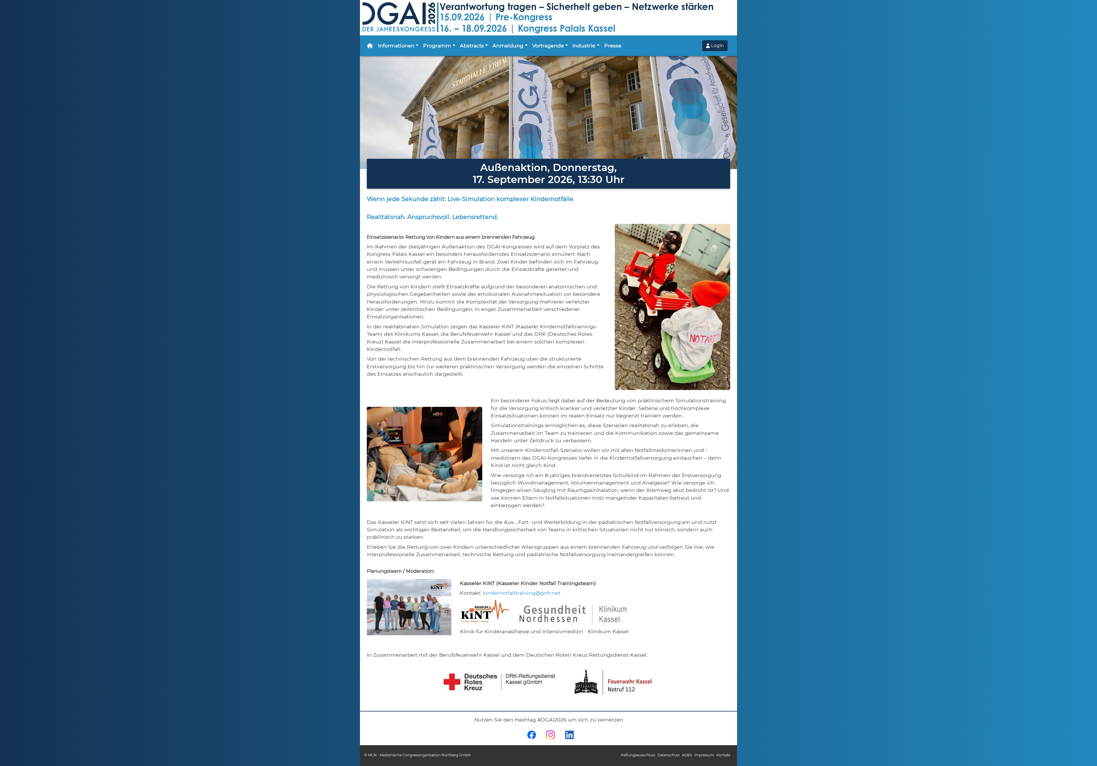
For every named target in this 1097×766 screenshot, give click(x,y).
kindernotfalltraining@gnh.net (521, 593)
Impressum (704, 755)
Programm (437, 46)
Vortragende (548, 46)
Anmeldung (508, 46)
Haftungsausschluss (638, 755)
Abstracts (472, 46)
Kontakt (723, 755)
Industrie (583, 46)
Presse (612, 46)
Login (717, 45)
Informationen (396, 46)
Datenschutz (669, 755)
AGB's (687, 755)
